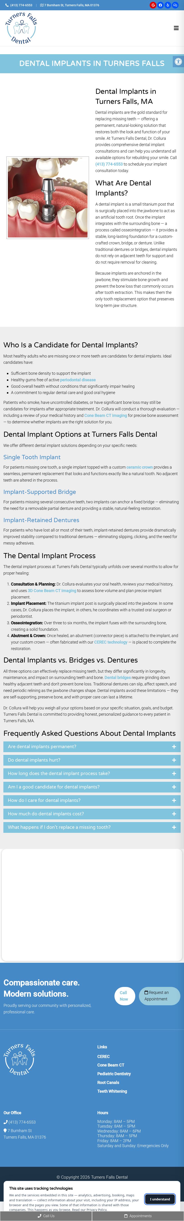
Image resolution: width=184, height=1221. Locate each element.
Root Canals (108, 1082)
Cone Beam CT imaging (105, 415)
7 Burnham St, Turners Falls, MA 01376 (71, 5)
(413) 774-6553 (21, 5)
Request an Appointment (157, 995)
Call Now (124, 995)
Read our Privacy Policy (89, 1210)
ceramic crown (140, 467)
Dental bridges (118, 677)
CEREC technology (110, 642)
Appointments (140, 1216)
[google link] (153, 5)
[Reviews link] (175, 5)
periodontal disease (78, 379)
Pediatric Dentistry (114, 1073)
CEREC (103, 1056)
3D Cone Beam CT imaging (52, 590)
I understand (160, 1199)
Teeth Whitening (112, 1091)
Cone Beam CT (110, 1065)
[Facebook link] (160, 5)
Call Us (48, 1216)
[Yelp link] (167, 5)
